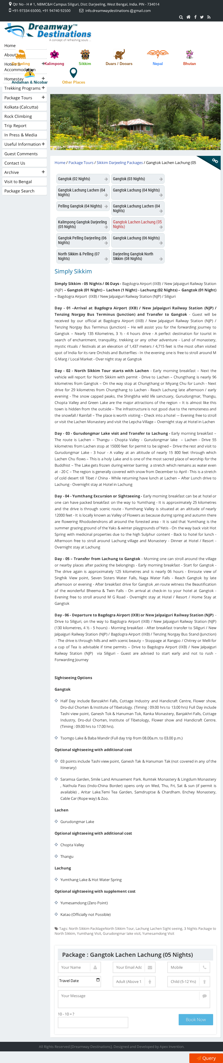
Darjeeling (21, 64)
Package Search (19, 191)
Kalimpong (54, 64)
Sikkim (85, 64)
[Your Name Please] (79, 967)
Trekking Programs (22, 88)
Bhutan (189, 64)
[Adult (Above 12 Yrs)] (134, 981)
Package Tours (18, 97)
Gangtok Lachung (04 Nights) (136, 190)
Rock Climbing (18, 116)
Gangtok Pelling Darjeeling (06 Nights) (82, 240)
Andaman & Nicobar (30, 82)
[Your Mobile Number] (188, 967)
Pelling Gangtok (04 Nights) (80, 206)
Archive (11, 172)
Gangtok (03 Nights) (129, 178)
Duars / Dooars (119, 64)
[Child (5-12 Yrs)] (188, 981)
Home (10, 45)
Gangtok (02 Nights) (74, 178)
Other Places (73, 82)
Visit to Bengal (18, 181)
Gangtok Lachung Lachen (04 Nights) (81, 192)
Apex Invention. (172, 1046)
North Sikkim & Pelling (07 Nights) (79, 256)
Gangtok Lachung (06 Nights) (136, 238)
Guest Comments (21, 153)
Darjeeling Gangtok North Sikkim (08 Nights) (133, 256)
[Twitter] (202, 17)
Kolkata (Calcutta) (21, 107)
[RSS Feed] (209, 17)
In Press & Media (20, 135)
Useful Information (22, 144)
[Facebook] (195, 17)
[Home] (188, 17)
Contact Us (14, 163)
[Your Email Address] (134, 967)
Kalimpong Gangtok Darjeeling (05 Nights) (82, 224)
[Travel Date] (79, 981)
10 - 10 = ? (66, 1014)
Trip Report (15, 125)
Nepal (158, 64)
